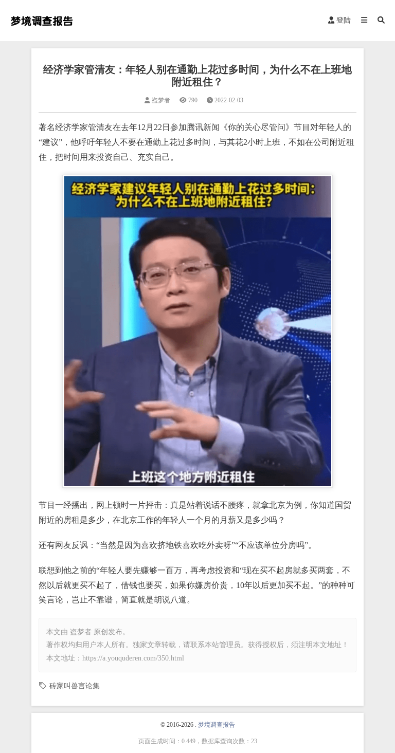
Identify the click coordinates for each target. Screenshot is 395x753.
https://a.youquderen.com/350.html (133, 658)
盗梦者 (81, 632)
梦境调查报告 (216, 724)
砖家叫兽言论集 (74, 686)
